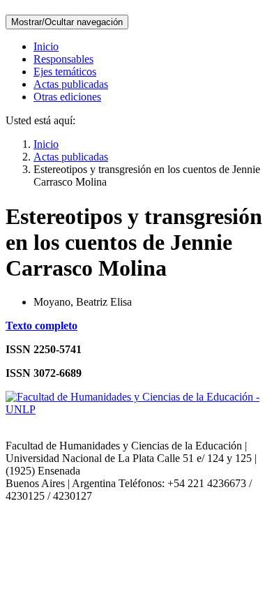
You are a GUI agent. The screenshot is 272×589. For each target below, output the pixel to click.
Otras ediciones (67, 97)
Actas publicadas (70, 84)
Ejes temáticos (64, 71)
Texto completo (41, 325)
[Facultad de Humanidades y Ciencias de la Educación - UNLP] (136, 409)
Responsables (63, 59)
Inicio (46, 46)
